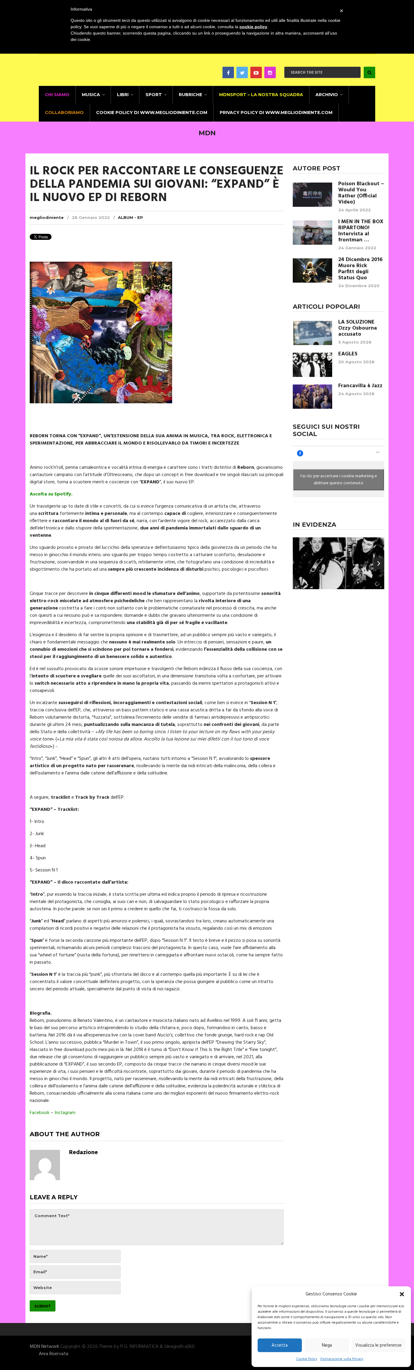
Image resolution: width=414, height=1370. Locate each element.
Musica (91, 94)
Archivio (327, 94)
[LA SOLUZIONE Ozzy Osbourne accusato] (312, 333)
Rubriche (190, 94)
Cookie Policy (306, 1359)
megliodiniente (47, 217)
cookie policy (253, 26)
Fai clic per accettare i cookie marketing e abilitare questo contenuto (338, 480)
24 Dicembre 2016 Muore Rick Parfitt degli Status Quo (360, 269)
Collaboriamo (64, 112)
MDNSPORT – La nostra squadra (261, 94)
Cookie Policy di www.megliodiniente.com (151, 112)
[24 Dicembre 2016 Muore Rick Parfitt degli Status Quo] (312, 270)
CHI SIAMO (57, 94)
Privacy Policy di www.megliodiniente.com (276, 112)
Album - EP (130, 217)
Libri (123, 94)
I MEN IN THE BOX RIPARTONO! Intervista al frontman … (360, 231)
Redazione (83, 1152)
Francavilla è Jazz (360, 386)
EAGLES (347, 354)
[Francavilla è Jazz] (312, 396)
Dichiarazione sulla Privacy (341, 1359)
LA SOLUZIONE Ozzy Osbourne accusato (357, 328)
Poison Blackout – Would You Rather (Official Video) (361, 193)
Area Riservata (53, 1354)
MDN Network (44, 1347)
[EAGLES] (312, 365)
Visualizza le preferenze (378, 1345)
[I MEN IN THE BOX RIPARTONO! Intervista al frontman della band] (312, 232)
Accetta (280, 1345)
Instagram (65, 1113)
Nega (327, 1345)
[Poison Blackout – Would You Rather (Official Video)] (312, 195)
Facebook (39, 1113)
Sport (153, 94)
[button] (402, 1294)
